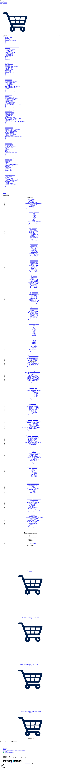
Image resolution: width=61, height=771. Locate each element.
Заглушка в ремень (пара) (34, 407)
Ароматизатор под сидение (10, 75)
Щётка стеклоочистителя (10, 102)
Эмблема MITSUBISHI (34, 253)
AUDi (34, 325)
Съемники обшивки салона (34, 497)
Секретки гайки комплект (10, 169)
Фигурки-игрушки (9, 183)
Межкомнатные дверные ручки (11, 179)
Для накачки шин (35, 461)
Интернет (7, 177)
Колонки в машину (9, 42)
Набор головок (8, 167)
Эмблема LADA (34, 250)
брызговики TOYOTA (34, 235)
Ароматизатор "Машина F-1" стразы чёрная (30, 617)
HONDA (34, 329)
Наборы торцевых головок (34, 453)
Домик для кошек (8, 176)
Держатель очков (8, 106)
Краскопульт (34, 458)
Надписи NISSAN (34, 284)
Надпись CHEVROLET (34, 270)
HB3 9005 (34, 215)
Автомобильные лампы (10, 49)
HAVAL (34, 348)
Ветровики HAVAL (34, 318)
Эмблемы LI (34, 266)
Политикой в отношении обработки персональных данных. (12, 769)
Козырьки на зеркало (9, 139)
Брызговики (7, 60)
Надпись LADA (34, 278)
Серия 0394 (35, 395)
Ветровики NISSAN (34, 306)
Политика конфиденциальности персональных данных (14, 750)
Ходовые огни (8, 56)
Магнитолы (7, 43)
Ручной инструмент (9, 144)
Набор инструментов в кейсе (11, 152)
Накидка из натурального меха (34, 424)
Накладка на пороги (9, 120)
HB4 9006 (34, 217)
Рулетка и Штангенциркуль (10, 157)
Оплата (4, 749)
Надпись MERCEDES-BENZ (34, 282)
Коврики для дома (9, 178)
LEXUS (34, 334)
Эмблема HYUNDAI (34, 247)
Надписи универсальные (34, 294)
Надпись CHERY (34, 295)
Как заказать (5, 188)
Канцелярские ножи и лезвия (11, 153)
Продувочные (35, 462)
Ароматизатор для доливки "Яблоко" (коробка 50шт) (30, 711)
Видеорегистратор (9, 85)
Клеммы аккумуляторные (10, 90)
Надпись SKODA (34, 290)
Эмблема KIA (34, 249)
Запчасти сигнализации (34, 368)
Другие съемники (34, 500)
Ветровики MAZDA (34, 309)
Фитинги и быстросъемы (34, 464)
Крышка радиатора (9, 128)
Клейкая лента (8, 70)
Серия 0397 (35, 394)
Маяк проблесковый (9, 51)
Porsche (34, 341)
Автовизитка (8, 105)
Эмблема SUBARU (34, 263)
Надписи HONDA (34, 273)
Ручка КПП (7, 116)
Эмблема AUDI (34, 240)
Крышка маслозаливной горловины (12, 129)
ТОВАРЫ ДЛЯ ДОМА (10, 175)
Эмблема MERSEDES (34, 254)
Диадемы (34, 522)
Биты (6, 148)
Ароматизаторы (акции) (10, 77)
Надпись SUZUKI (34, 292)
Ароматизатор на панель (10, 74)
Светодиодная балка (9, 55)
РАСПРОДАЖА (8, 37)
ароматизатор (33, 543)
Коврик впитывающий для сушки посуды (34, 517)
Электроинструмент (9, 165)
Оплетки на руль (8, 111)
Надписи (7, 63)
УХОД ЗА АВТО (8, 170)
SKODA (34, 342)
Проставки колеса (9, 138)
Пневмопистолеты (34, 460)
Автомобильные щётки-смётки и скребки (13, 171)
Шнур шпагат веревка (9, 103)
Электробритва (8, 185)
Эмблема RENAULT (34, 260)
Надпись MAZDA (34, 281)
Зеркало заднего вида (9, 109)
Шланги (34, 465)
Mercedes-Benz (34, 336)
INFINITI (34, 331)
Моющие (35, 463)
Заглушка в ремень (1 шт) (34, 408)
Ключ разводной (34, 479)
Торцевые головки (34, 454)
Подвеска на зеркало (9, 113)
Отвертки (34, 452)
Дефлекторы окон (8, 65)
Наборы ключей (34, 480)
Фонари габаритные (9, 57)
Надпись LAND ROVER (34, 279)
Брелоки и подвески (9, 101)
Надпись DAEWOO (34, 271)
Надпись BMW (34, 269)
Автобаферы (7, 45)
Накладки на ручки (9, 68)
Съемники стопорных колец (34, 495)
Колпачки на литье (9, 67)
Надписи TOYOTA (34, 288)
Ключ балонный (34, 472)
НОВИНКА (7, 38)
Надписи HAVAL (34, 296)
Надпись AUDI (34, 268)
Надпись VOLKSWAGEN (34, 289)
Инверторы (7, 88)
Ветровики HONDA (34, 310)
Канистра (7, 96)
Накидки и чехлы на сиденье (11, 119)
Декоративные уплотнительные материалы (14, 41)
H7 (34, 218)
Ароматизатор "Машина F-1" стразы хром (30, 569)
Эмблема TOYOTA (34, 264)
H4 (34, 216)
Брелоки (34, 391)
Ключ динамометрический (34, 477)
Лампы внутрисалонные (34, 212)
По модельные (34, 412)
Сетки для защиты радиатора (11, 131)
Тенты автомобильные (9, 132)
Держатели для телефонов (10, 107)
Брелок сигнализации (34, 367)
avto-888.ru (27, 763)
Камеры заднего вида (9, 89)
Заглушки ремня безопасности (11, 108)
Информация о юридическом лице (10, 746)
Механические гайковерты (10, 146)
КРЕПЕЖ (7, 168)
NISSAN (34, 339)
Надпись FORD (34, 272)
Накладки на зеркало (9, 69)
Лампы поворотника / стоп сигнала (34, 221)
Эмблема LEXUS (34, 251)
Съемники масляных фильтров (34, 496)
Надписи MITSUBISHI (34, 283)
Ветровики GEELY (34, 301)
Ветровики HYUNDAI (34, 304)
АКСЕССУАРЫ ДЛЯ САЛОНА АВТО (13, 104)
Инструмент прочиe (9, 147)
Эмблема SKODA (34, 261)
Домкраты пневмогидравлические (34, 457)
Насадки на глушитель (9, 135)
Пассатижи (7, 156)
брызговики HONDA (34, 236)
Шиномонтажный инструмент (11, 164)
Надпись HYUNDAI (34, 274)
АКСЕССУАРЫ (8, 95)
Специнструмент (8, 159)
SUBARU (34, 343)
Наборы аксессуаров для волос (11, 180)
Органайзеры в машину (10, 112)
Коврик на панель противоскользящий (13, 118)
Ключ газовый (34, 476)
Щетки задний (34, 399)
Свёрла (6, 163)
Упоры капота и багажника (10, 137)
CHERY (34, 347)
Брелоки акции (35, 392)
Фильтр (30, 535)
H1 (34, 213)
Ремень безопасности (9, 97)
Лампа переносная (9, 50)
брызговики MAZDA (34, 237)
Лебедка (34, 490)
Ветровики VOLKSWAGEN (34, 312)
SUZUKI (34, 344)
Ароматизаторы (8, 79)
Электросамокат (8, 187)
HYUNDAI (34, 330)
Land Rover (34, 333)
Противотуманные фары (10, 52)
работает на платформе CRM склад (9, 752)
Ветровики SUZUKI (34, 315)
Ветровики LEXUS (34, 308)
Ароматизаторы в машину (10, 73)
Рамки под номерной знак (10, 130)
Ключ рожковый (34, 474)
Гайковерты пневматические (34, 456)
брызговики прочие (34, 238)
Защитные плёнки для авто (10, 123)
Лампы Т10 (34, 220)
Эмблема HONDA (34, 246)
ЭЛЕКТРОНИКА (8, 80)
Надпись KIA (34, 277)
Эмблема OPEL (34, 256)
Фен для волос (8, 182)
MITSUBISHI (34, 337)
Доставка (5, 748)
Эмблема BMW (34, 241)
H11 (34, 219)
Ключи (6, 150)
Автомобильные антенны (10, 40)
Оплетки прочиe (34, 411)
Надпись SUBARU (34, 293)
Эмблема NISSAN (34, 255)
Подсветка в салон (9, 53)
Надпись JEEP (34, 276)
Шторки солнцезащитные (10, 99)
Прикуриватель (8, 115)
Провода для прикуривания (11, 92)
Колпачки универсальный (34, 324)
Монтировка (7, 151)
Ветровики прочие (34, 314)
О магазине (5, 745)
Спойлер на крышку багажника (11, 66)
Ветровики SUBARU (34, 313)
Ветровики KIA (34, 303)
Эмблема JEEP (34, 248)
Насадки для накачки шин (34, 459)
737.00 (30, 571)
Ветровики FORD (34, 317)
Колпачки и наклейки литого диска (12, 125)
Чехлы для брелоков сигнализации (34, 366)
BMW (34, 326)
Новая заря (31, 539)
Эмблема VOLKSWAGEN (34, 265)
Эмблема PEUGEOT (34, 257)
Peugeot (34, 340)
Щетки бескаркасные (34, 398)
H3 (34, 214)
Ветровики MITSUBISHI (34, 311)
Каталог (4, 36)
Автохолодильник (9, 84)
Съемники (7, 162)
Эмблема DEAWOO (34, 244)
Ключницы (34, 389)
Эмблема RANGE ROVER (34, 258)
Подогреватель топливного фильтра (34, 378)
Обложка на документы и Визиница (34, 390)
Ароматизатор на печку (34, 356)
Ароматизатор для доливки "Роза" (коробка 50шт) (30, 664)
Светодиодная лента (9, 54)
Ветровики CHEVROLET (34, 302)
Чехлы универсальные (34, 423)
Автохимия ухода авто (9, 72)
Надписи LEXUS (34, 280)
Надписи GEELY (34, 297)
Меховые (34, 413)
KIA (34, 332)
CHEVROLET (34, 327)
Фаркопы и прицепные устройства (12, 140)
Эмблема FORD (34, 245)
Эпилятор (7, 186)
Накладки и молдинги (9, 133)
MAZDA (34, 335)
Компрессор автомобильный (11, 81)
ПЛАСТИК (7, 59)
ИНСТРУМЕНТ (8, 143)
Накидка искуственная (34, 425)
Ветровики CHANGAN (34, 300)
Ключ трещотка (34, 473)
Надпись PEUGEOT (34, 286)
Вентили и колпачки (9, 122)
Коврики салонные (9, 100)
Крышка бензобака (9, 127)
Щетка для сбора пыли (9, 173)
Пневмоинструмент (9, 145)
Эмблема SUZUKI (34, 262)
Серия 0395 (35, 396)
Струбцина (7, 161)
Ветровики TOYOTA (34, 305)
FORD (34, 328)
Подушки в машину (9, 114)
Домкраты (7, 149)
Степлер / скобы (8, 160)
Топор (6, 155)
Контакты (5, 189)
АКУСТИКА (8, 39)
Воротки (34, 451)
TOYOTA (34, 345)
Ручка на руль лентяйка (10, 117)
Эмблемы (7, 61)
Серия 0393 (35, 393)
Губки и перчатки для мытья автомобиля (13, 172)
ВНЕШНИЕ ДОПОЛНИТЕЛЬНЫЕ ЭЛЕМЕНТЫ (15, 121)
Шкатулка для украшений (10, 184)
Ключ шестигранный (34, 478)
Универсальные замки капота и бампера (13, 136)
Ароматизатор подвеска (10, 76)
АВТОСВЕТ (7, 48)
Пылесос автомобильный (10, 93)
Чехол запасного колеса (10, 124)
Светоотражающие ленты (10, 134)
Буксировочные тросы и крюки (11, 98)
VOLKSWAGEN (34, 346)
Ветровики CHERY (34, 316)
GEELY (34, 323)
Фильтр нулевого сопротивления (12, 47)
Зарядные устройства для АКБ (11, 87)
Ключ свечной (34, 475)
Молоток (7, 166)
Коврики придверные (34, 518)
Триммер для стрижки (9, 181)
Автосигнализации (9, 83)
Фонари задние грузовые (10, 58)
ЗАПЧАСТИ (7, 44)
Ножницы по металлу (9, 154)
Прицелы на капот (9, 64)
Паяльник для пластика (10, 82)
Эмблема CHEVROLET (34, 242)
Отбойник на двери (9, 141)
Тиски (34, 491)
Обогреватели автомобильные (11, 91)
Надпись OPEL (34, 285)
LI (34, 321)
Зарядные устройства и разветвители (12, 86)
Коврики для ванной (34, 519)
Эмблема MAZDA (34, 252)
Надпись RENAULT (34, 287)
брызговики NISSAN (34, 234)
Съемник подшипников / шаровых (34, 499)
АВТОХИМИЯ (8, 71)
